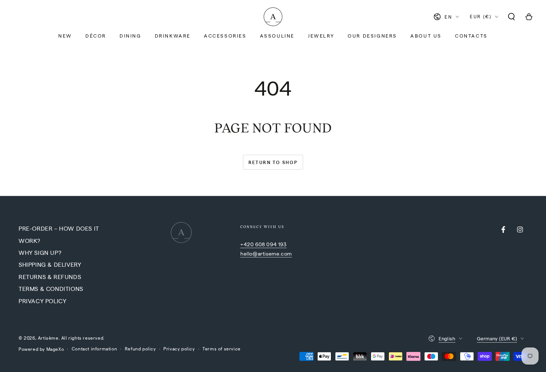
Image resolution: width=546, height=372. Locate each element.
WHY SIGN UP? (40, 252)
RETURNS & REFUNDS (50, 276)
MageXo (55, 349)
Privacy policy (179, 349)
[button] (511, 17)
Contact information (94, 349)
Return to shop (273, 162)
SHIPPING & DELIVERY (50, 264)
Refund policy (140, 349)
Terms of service (221, 349)
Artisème (48, 338)
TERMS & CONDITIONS (51, 288)
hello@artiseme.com (266, 253)
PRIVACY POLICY (42, 301)
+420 (247, 244)
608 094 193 (271, 244)
